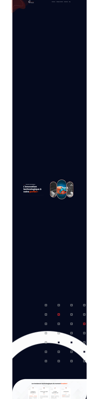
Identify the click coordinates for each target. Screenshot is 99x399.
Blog (69, 1)
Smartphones (66, 1)
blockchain (63, 395)
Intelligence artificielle (59, 1)
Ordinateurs (53, 1)
